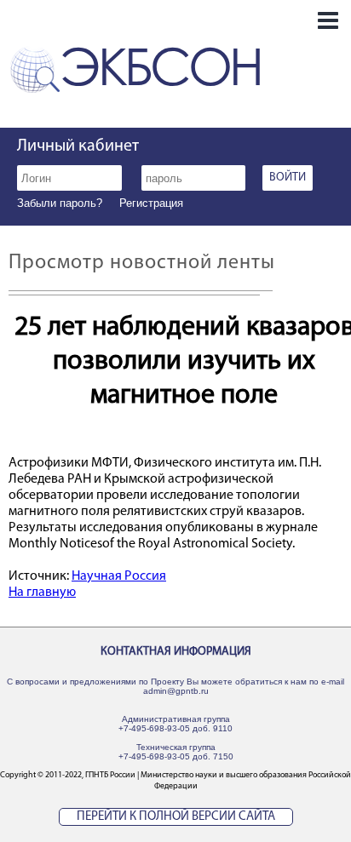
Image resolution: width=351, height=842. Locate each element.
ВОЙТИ (287, 177)
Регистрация (151, 203)
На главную (42, 592)
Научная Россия (119, 576)
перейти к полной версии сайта (176, 816)
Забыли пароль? (59, 203)
